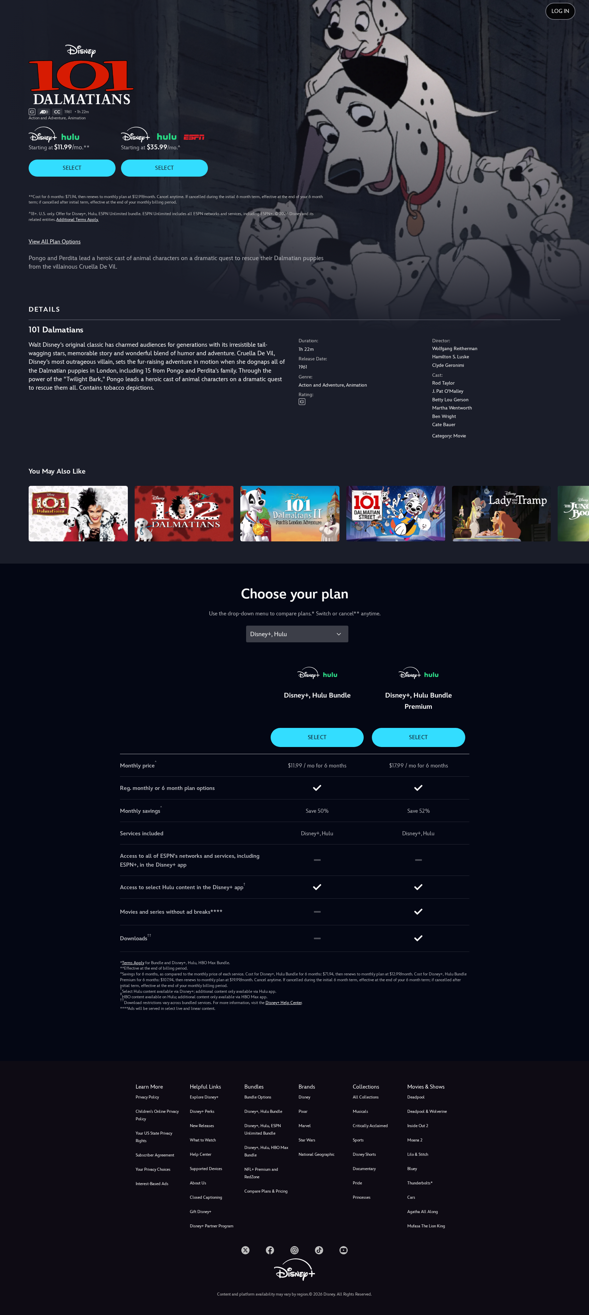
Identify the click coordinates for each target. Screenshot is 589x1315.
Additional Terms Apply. (77, 219)
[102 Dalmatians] (184, 513)
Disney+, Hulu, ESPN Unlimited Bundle (262, 1129)
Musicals (360, 1111)
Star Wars (307, 1140)
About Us (198, 1183)
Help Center (200, 1154)
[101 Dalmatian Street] (395, 513)
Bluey (412, 1168)
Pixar (303, 1111)
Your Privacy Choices (153, 1169)
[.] (245, 1250)
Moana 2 (414, 1140)
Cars (411, 1197)
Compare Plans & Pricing (266, 1191)
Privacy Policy (147, 1097)
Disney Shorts (364, 1154)
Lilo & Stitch (417, 1154)
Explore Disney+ (204, 1097)
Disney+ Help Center (284, 1002)
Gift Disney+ (200, 1211)
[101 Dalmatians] (78, 513)
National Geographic (316, 1154)
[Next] (576, 512)
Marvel (305, 1125)
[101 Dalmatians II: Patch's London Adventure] (289, 513)
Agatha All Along (422, 1211)
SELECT (72, 168)
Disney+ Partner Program (211, 1226)
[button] (213, 1086)
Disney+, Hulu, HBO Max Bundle (266, 1151)
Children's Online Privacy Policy (157, 1115)
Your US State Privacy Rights (154, 1137)
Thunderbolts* (420, 1183)
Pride (357, 1183)
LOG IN (560, 11)
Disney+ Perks (202, 1111)
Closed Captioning (206, 1197)
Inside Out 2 (417, 1125)
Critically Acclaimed (370, 1125)
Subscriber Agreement (155, 1155)
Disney (304, 1097)
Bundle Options (257, 1097)
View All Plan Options (54, 241)
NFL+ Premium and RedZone (261, 1173)
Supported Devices (206, 1168)
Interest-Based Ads (152, 1183)
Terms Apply (133, 962)
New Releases (202, 1125)
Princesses (362, 1197)
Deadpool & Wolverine (427, 1111)
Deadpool (416, 1097)
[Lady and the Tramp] (501, 513)
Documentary (364, 1168)
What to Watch (203, 1140)
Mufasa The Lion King (426, 1226)
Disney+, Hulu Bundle (263, 1111)
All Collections (366, 1097)
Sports (358, 1140)
